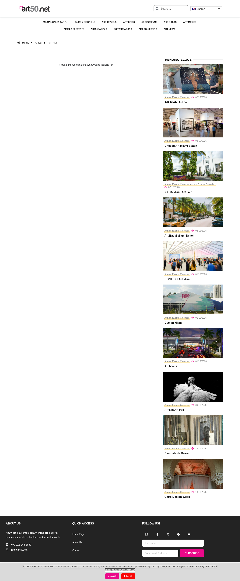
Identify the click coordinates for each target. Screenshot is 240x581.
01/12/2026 (201, 274)
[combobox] (171, 8)
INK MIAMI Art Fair (176, 102)
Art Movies (189, 22)
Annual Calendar (53, 22)
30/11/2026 (200, 405)
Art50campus (99, 29)
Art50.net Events (74, 29)
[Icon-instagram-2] (146, 534)
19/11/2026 (200, 448)
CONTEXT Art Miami (177, 279)
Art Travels (109, 22)
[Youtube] (189, 534)
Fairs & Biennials (85, 22)
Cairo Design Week (177, 496)
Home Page (78, 534)
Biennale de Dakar (176, 453)
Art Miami (170, 366)
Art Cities (129, 22)
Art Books (170, 22)
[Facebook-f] (157, 534)
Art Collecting (148, 29)
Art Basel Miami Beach (179, 235)
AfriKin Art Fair (174, 409)
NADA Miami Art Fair (178, 192)
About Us (77, 542)
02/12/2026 (201, 97)
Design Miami (173, 322)
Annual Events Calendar (176, 97)
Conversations (123, 29)
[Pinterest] (178, 534)
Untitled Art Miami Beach (180, 145)
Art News (169, 29)
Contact (76, 550)
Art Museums (149, 22)
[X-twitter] (168, 534)
